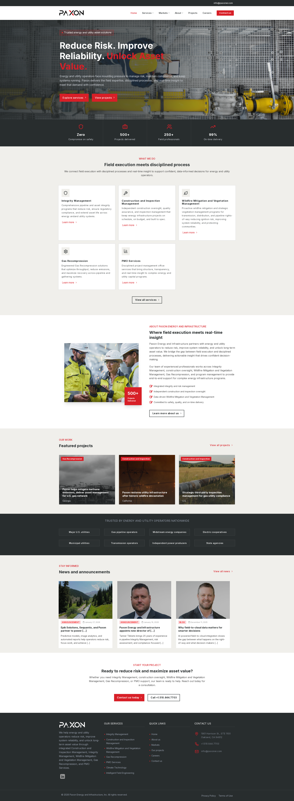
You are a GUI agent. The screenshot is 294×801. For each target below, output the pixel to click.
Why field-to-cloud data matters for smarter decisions (200, 629)
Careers (207, 13)
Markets (163, 13)
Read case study (72, 499)
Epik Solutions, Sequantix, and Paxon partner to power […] (83, 629)
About (178, 13)
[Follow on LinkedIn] (62, 777)
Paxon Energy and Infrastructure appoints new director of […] (139, 629)
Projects (192, 13)
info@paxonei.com (223, 3)
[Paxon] (72, 13)
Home (134, 13)
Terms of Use (226, 795)
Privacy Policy (209, 795)
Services (147, 13)
